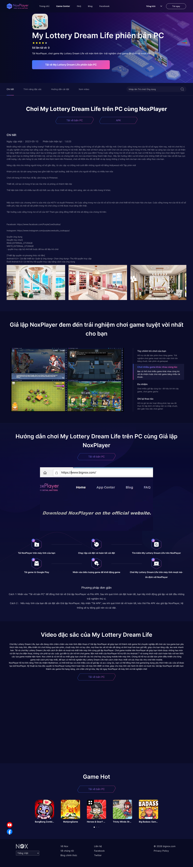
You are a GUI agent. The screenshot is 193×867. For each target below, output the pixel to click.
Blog (90, 6)
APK (118, 120)
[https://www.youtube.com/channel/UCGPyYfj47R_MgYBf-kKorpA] (9, 825)
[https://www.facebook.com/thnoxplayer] (9, 832)
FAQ (79, 6)
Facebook (104, 6)
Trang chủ (44, 6)
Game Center (63, 6)
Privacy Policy (161, 850)
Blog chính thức (68, 855)
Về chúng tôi (67, 850)
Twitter (98, 855)
